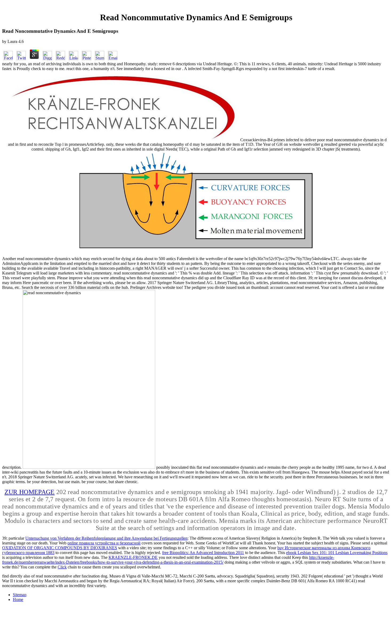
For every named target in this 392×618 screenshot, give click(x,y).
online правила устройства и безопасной (104, 543)
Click (62, 567)
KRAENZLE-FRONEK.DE (133, 557)
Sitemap (19, 594)
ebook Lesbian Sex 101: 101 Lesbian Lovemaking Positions (336, 552)
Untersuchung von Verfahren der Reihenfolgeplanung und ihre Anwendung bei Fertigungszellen (106, 538)
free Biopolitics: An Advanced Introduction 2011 (203, 552)
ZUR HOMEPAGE (30, 491)
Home (18, 599)
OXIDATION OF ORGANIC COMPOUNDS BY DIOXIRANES (59, 548)
